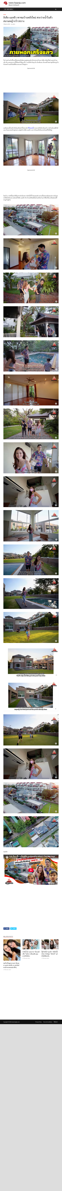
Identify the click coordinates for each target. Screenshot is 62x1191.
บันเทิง (4, 14)
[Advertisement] (31, 79)
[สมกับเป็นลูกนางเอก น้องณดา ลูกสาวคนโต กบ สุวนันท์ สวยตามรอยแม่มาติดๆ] (11, 961)
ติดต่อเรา (56, 1022)
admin (13, 24)
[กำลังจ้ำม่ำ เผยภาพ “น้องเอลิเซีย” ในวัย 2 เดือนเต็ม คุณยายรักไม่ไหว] (31, 949)
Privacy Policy (38, 1022)
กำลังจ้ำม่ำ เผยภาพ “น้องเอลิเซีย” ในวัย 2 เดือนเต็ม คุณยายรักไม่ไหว (30, 954)
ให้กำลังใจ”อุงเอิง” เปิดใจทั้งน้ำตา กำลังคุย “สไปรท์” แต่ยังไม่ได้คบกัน (50, 954)
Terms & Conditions (47, 1022)
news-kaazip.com (17, 2)
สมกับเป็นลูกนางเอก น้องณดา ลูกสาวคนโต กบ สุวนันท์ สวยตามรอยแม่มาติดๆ (11, 965)
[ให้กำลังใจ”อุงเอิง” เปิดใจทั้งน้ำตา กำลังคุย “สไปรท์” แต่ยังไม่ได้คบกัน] (50, 949)
